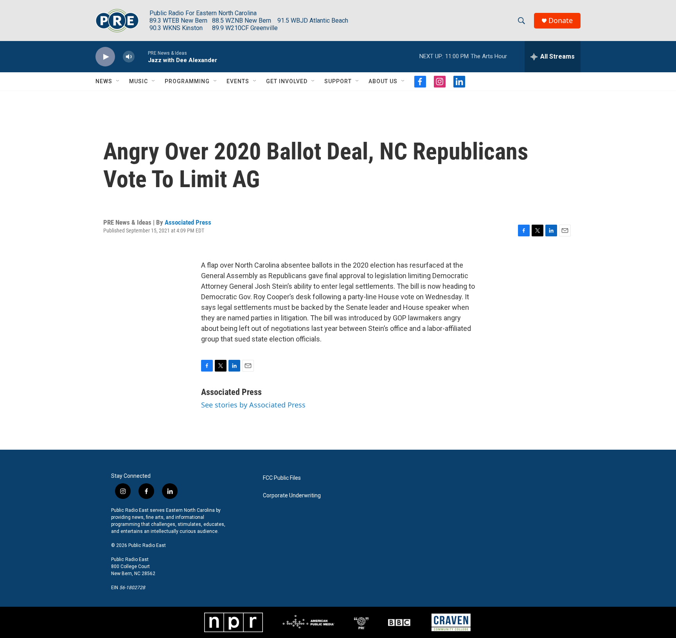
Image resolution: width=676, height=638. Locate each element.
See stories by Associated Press (253, 404)
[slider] (141, 56)
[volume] (128, 57)
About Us (383, 81)
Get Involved (286, 81)
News (103, 81)
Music (138, 81)
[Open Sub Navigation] (118, 81)
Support (338, 81)
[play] (105, 56)
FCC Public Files (282, 478)
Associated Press (188, 222)
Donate (560, 20)
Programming (187, 81)
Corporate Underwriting (292, 496)
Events (238, 81)
